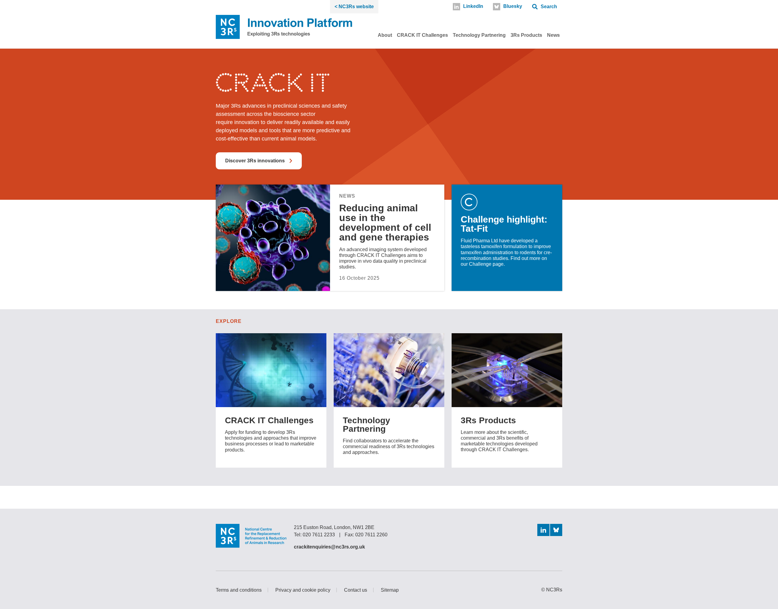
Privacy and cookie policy (302, 590)
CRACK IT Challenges (422, 35)
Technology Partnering (479, 35)
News (553, 35)
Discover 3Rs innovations (255, 160)
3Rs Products (526, 35)
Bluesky (512, 6)
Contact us (355, 590)
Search (549, 6)
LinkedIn (473, 6)
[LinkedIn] (543, 530)
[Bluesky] (556, 530)
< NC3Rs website (354, 6)
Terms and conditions (239, 590)
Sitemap (390, 590)
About (385, 35)
